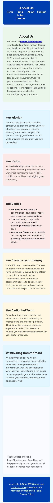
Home (10, 11)
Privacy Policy (26, 494)
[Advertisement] (26, 427)
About (31, 11)
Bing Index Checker (20, 15)
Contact (41, 11)
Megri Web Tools (32, 490)
